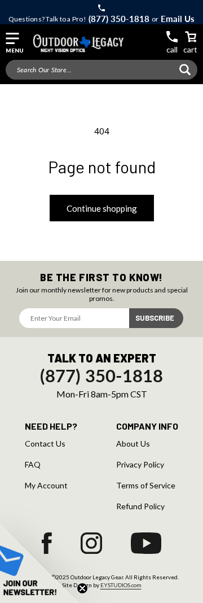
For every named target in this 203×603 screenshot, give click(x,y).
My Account (46, 485)
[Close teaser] (82, 588)
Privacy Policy (140, 464)
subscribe (154, 317)
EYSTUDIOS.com (121, 585)
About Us (133, 443)
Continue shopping (102, 208)
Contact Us (45, 443)
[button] (14, 43)
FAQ (33, 464)
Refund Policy (140, 506)
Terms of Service (145, 485)
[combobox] (101, 70)
